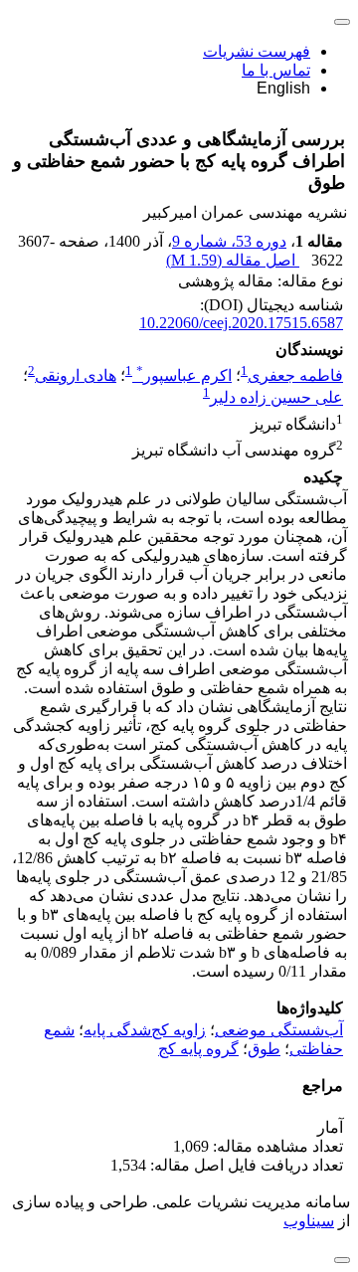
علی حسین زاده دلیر (276, 398)
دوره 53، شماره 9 (229, 241)
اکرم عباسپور (184, 375)
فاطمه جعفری (295, 375)
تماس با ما (276, 70)
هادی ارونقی (75, 375)
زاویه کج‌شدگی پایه (145, 1029)
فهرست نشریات (256, 51)
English (283, 88)
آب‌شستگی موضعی (279, 1029)
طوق (264, 1048)
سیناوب (308, 1220)
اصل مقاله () (232, 260)
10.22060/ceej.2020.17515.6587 (241, 322)
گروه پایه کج (198, 1048)
